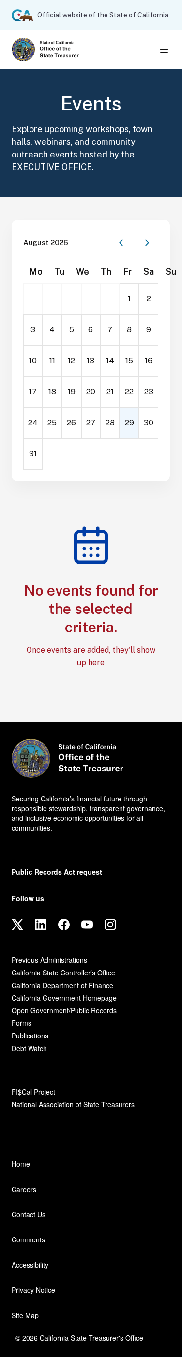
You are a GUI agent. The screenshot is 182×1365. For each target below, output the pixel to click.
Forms (21, 1023)
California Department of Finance (62, 985)
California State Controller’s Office (63, 972)
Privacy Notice (33, 1290)
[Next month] (147, 243)
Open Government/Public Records (64, 1010)
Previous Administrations (49, 960)
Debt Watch (29, 1048)
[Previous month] (121, 243)
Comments (28, 1239)
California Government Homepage (64, 998)
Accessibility (30, 1265)
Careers (24, 1189)
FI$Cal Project (33, 1092)
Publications (30, 1035)
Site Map (25, 1315)
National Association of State (73, 1104)
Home (21, 1164)
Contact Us (29, 1214)
